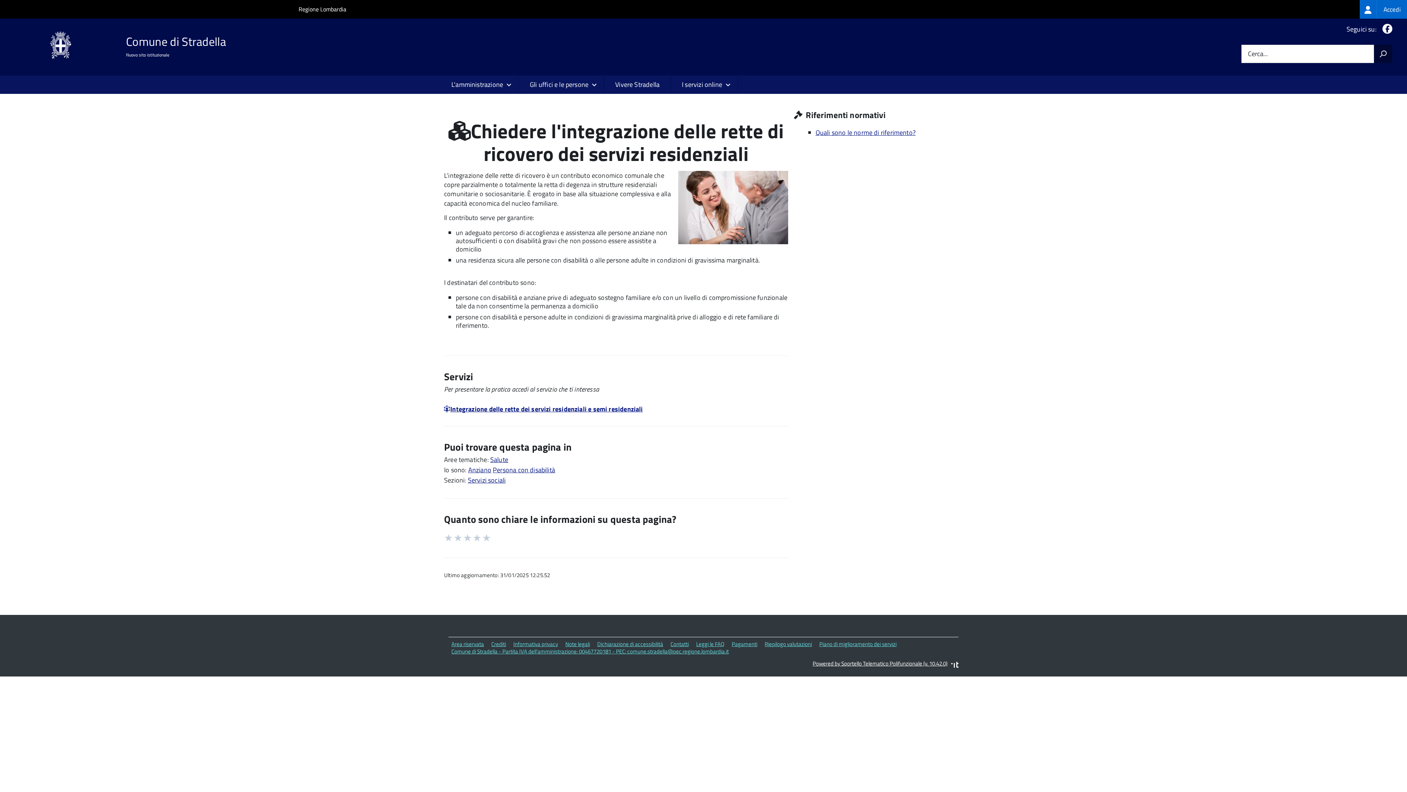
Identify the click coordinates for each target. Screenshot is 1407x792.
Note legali (577, 644)
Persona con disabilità (524, 470)
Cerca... (1258, 54)
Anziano (479, 470)
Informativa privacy (535, 644)
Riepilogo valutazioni (788, 644)
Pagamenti (744, 644)
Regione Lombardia (322, 9)
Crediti (498, 644)
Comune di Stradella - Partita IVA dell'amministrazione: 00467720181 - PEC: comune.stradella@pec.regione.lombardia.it (590, 651)
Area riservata (467, 644)
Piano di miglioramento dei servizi (858, 644)
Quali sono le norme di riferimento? (866, 133)
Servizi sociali (487, 480)
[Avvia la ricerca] (1383, 54)
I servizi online (702, 84)
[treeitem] (1383, 9)
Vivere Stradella (637, 84)
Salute (499, 460)
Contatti (680, 644)
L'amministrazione (477, 84)
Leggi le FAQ (710, 644)
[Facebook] (1386, 29)
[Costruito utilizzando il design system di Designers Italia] (955, 666)
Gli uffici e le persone (559, 84)
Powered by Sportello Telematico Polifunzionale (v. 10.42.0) (880, 663)
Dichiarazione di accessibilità (630, 644)
